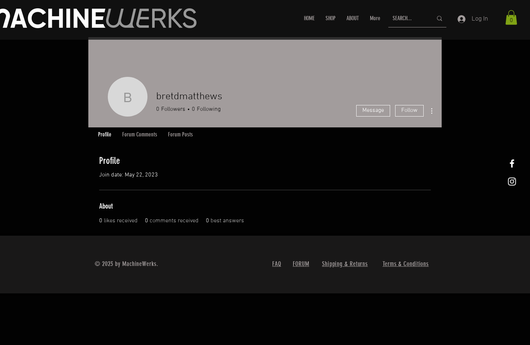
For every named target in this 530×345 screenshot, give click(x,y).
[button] (511, 17)
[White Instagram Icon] (512, 181)
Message (373, 110)
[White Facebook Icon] (512, 163)
